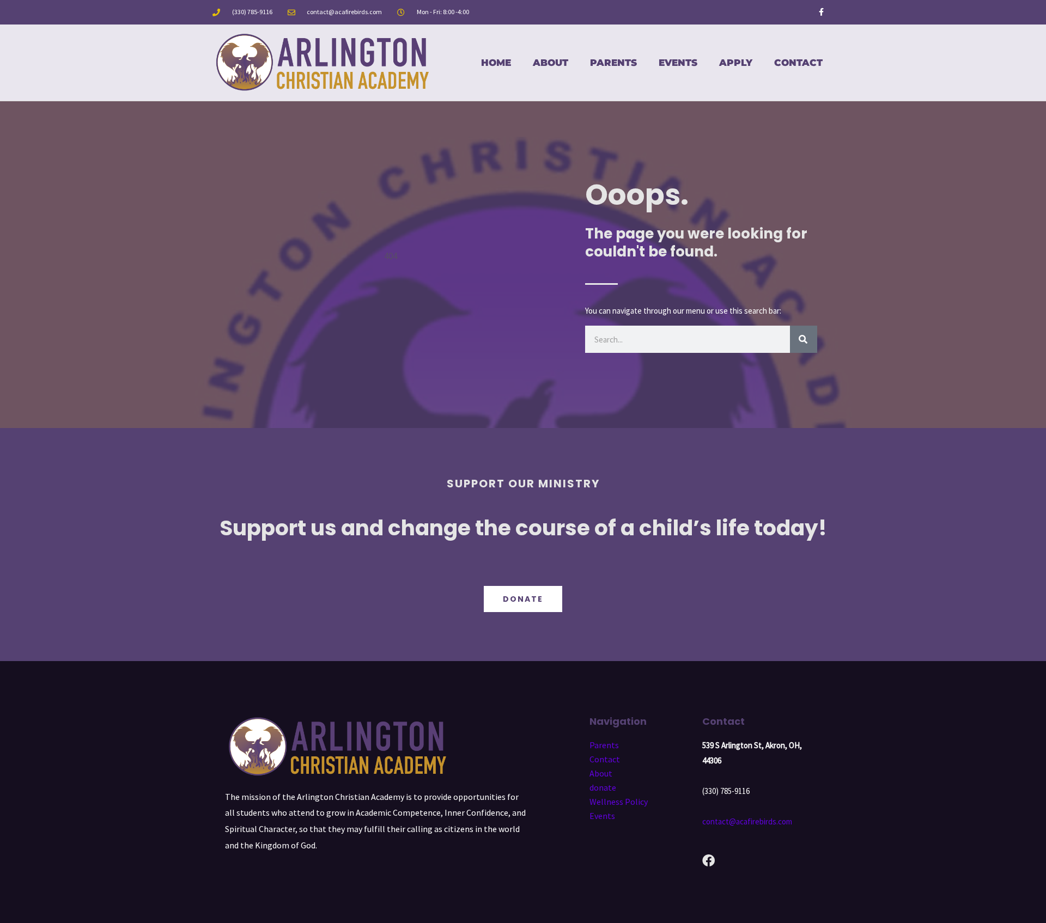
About (550, 62)
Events (678, 62)
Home (496, 62)
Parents (613, 62)
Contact (798, 62)
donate (602, 787)
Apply (735, 62)
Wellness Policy (618, 801)
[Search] (803, 339)
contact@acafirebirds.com (747, 821)
